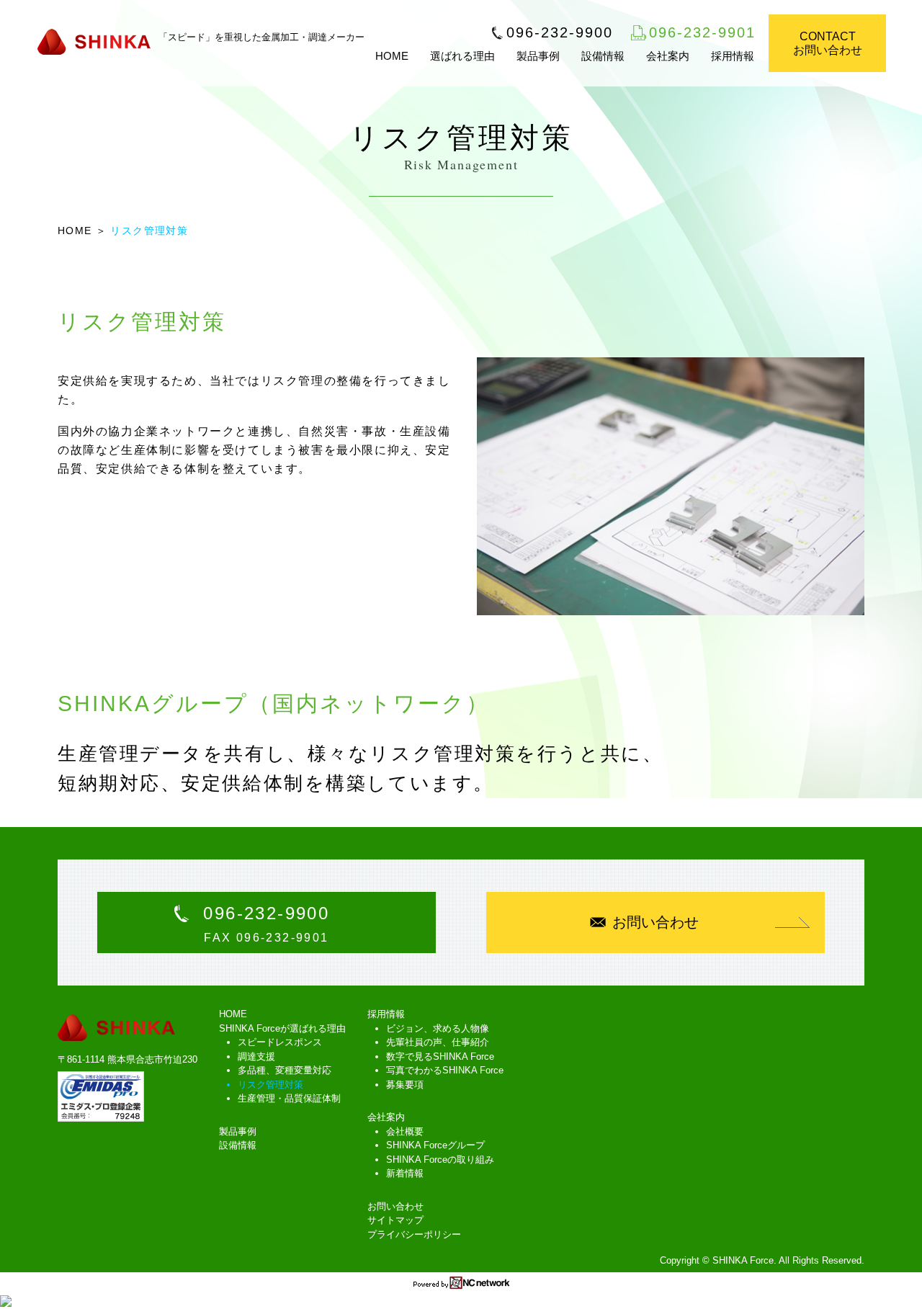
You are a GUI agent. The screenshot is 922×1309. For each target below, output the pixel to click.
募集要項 (405, 1084)
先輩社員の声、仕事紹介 (437, 1042)
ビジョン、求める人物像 (437, 1028)
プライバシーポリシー (414, 1234)
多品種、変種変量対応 (284, 1070)
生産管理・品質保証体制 (289, 1098)
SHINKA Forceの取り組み (440, 1159)
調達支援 (256, 1056)
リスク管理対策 (270, 1084)
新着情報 (405, 1173)
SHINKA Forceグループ (435, 1145)
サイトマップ (395, 1220)
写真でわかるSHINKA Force (444, 1070)
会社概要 (405, 1131)
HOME (391, 55)
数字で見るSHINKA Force (440, 1056)
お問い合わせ (655, 922)
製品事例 (538, 55)
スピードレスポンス (280, 1042)
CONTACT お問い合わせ (827, 43)
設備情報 (603, 55)
